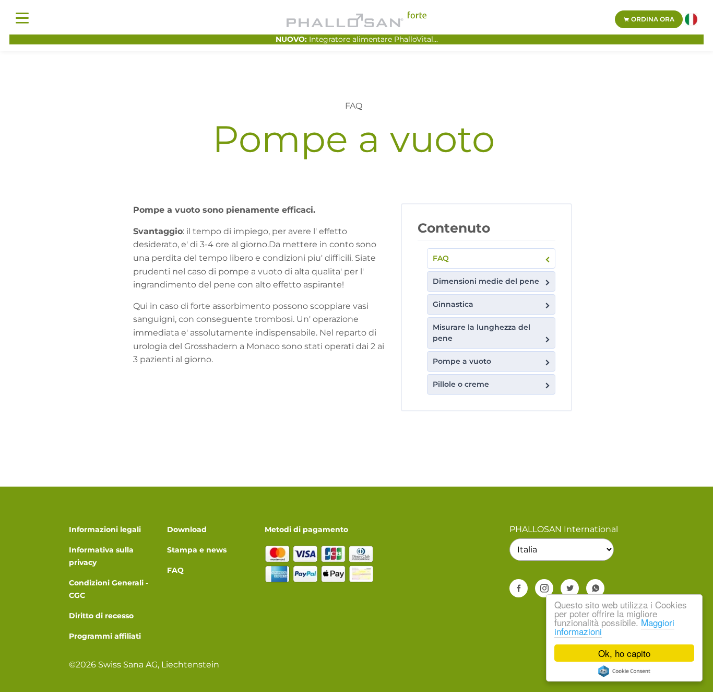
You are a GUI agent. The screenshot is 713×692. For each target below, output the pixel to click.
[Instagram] (544, 588)
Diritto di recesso (101, 615)
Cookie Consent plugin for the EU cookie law (624, 671)
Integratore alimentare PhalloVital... (357, 39)
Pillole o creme (461, 384)
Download (187, 529)
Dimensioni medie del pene (486, 281)
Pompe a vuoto (462, 361)
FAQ (441, 258)
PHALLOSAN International (563, 529)
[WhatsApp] (595, 588)
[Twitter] (570, 588)
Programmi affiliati (105, 636)
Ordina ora (651, 19)
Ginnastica (453, 304)
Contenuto (454, 228)
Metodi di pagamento (306, 529)
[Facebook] (518, 588)
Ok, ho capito (624, 653)
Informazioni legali (105, 529)
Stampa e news (197, 550)
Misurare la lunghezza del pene (481, 332)
